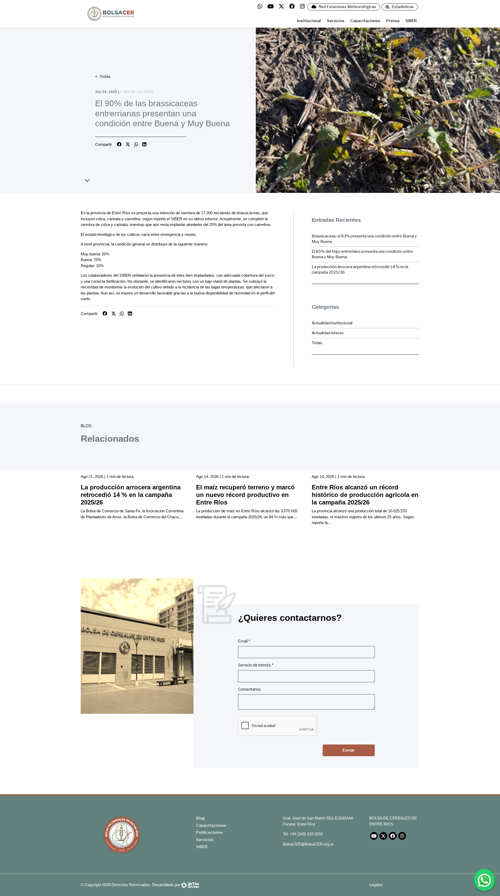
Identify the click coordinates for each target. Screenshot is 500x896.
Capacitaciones (365, 20)
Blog (200, 818)
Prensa (392, 20)
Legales (376, 884)
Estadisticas (402, 6)
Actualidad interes (328, 333)
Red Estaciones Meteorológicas (347, 6)
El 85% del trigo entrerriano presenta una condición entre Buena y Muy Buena (362, 254)
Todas (104, 76)
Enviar (348, 750)
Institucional (309, 20)
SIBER (411, 20)
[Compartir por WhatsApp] (136, 144)
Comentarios (249, 689)
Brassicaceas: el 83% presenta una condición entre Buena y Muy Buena (364, 239)
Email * (244, 641)
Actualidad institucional (332, 323)
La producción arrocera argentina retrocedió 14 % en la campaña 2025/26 (360, 269)
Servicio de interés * (255, 665)
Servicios (335, 20)
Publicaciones (209, 832)
